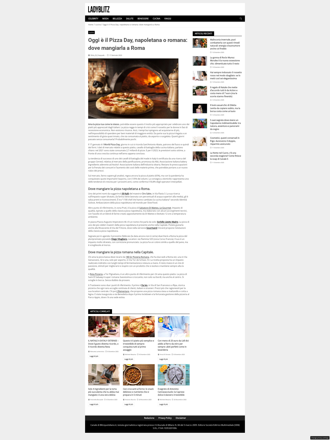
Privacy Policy (165, 418)
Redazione (149, 418)
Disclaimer (181, 418)
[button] (241, 18)
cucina (91, 32)
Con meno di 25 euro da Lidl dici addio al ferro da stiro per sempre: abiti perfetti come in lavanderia (173, 345)
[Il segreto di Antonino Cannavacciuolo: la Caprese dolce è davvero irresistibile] (173, 374)
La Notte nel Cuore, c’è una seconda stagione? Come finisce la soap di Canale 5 (225, 155)
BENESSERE (143, 18)
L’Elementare (123, 291)
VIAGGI (167, 18)
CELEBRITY (93, 18)
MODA (105, 18)
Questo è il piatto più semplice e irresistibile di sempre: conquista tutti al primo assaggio (138, 345)
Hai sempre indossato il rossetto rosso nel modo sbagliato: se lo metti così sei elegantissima (226, 75)
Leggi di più (94, 356)
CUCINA (156, 18)
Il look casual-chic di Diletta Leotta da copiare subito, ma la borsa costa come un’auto (225, 108)
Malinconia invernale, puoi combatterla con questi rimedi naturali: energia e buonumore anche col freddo (225, 44)
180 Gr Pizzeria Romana (137, 257)
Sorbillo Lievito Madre (167, 221)
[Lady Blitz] (98, 9)
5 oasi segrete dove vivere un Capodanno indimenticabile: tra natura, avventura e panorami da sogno (225, 124)
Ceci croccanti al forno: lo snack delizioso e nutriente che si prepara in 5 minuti (138, 391)
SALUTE (129, 18)
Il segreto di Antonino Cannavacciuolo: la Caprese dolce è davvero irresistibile (171, 391)
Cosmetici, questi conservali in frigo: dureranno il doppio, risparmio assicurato (225, 140)
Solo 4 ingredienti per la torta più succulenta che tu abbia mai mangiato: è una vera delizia (103, 391)
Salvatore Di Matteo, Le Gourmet (155, 207)
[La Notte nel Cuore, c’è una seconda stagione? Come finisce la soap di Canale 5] (200, 156)
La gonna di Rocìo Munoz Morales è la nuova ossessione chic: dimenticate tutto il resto (225, 60)
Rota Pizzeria (96, 274)
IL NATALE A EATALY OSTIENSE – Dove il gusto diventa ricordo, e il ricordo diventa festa (103, 343)
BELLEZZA (117, 18)
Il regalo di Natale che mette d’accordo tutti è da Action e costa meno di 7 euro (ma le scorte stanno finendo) (223, 92)
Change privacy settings (319, 438)
